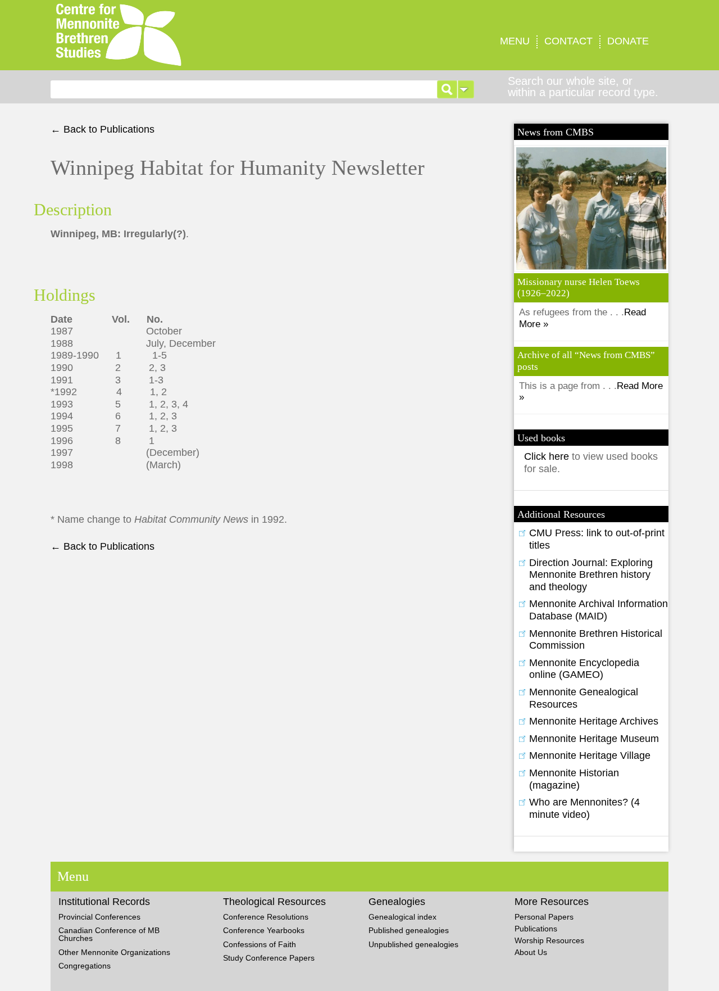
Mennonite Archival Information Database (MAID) (598, 610)
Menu (515, 41)
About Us (531, 952)
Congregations (84, 966)
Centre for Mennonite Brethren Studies (190, 35)
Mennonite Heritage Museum (594, 738)
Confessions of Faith (259, 944)
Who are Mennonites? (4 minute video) (584, 808)
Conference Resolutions (265, 917)
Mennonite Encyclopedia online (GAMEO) (584, 669)
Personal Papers (544, 917)
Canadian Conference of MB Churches (109, 934)
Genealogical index (402, 917)
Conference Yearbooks (263, 930)
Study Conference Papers (269, 958)
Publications (536, 929)
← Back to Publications (102, 129)
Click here (548, 456)
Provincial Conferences (99, 917)
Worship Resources (549, 940)
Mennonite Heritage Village (589, 755)
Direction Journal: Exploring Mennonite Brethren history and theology (591, 574)
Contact (568, 41)
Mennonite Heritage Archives (593, 721)
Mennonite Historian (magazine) (574, 779)
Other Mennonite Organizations (114, 952)
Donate (628, 41)
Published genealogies (408, 930)
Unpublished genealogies (413, 944)
